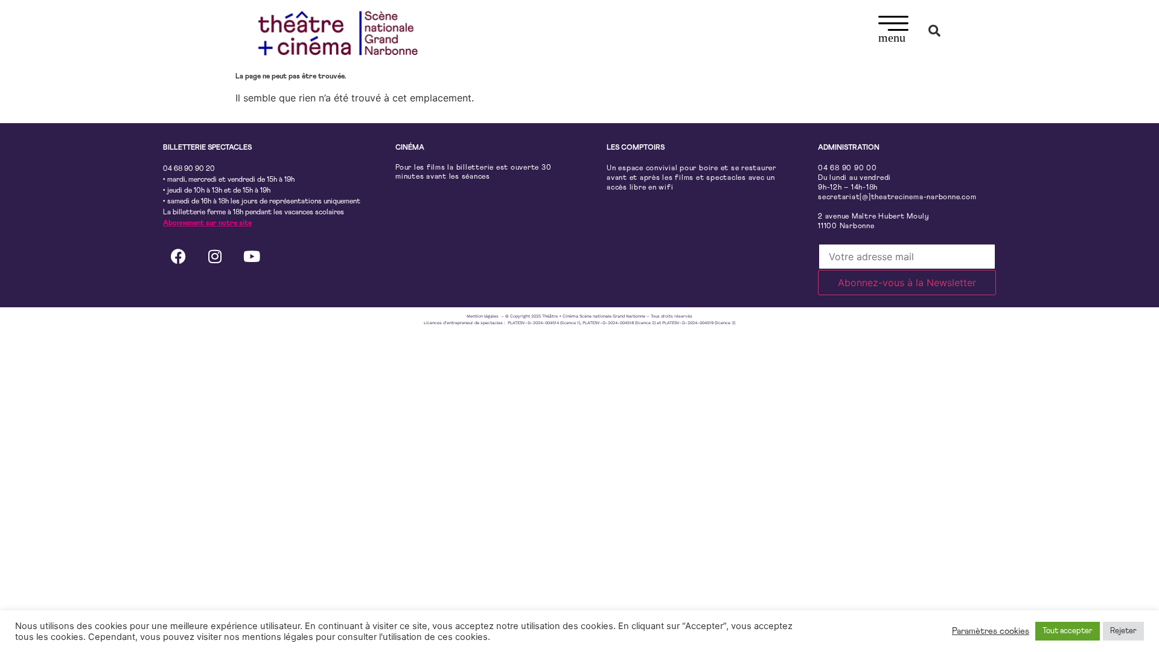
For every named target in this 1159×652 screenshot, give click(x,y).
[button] (893, 31)
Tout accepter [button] (1067, 631)
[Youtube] (252, 256)
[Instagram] (215, 256)
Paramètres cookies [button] (990, 631)
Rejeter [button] (1123, 631)
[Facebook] (178, 256)
